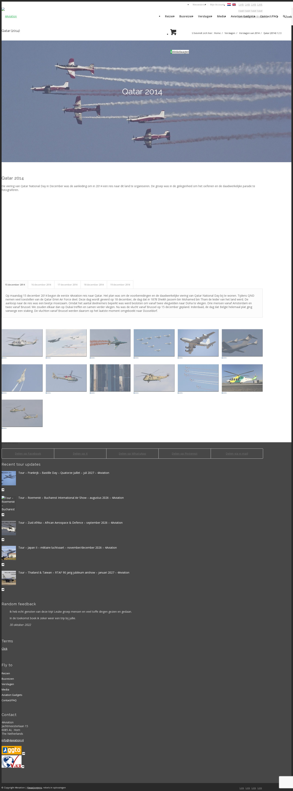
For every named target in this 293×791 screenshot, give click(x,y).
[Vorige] (5, 101)
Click (4, 649)
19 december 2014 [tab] (120, 284)
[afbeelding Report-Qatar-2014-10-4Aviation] (244, 344)
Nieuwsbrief (199, 4)
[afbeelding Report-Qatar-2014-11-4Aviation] (200, 344)
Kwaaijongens (34, 787)
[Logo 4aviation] (9, 16)
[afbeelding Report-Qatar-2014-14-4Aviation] (68, 344)
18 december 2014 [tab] (94, 284)
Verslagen (8, 684)
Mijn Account (217, 4)
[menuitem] (199, 5)
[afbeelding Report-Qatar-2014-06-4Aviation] (156, 379)
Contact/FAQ (9, 700)
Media (5, 689)
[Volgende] (287, 101)
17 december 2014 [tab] (67, 284)
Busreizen (8, 678)
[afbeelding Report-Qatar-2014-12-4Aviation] (156, 344)
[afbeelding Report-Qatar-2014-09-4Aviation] (24, 379)
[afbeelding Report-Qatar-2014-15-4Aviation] (24, 344)
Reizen (6, 673)
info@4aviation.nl (13, 740)
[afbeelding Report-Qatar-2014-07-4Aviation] (112, 379)
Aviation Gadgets (12, 695)
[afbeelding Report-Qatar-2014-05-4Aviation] (200, 379)
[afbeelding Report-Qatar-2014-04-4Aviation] (244, 379)
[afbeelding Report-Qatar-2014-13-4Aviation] (112, 344)
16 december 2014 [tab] (41, 284)
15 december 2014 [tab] (15, 284)
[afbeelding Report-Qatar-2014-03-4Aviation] (24, 414)
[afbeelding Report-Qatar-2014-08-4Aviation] (68, 379)
